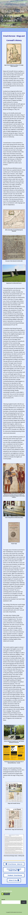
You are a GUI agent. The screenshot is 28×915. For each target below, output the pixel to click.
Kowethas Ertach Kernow (12, 3)
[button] (24, 3)
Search (3, 899)
